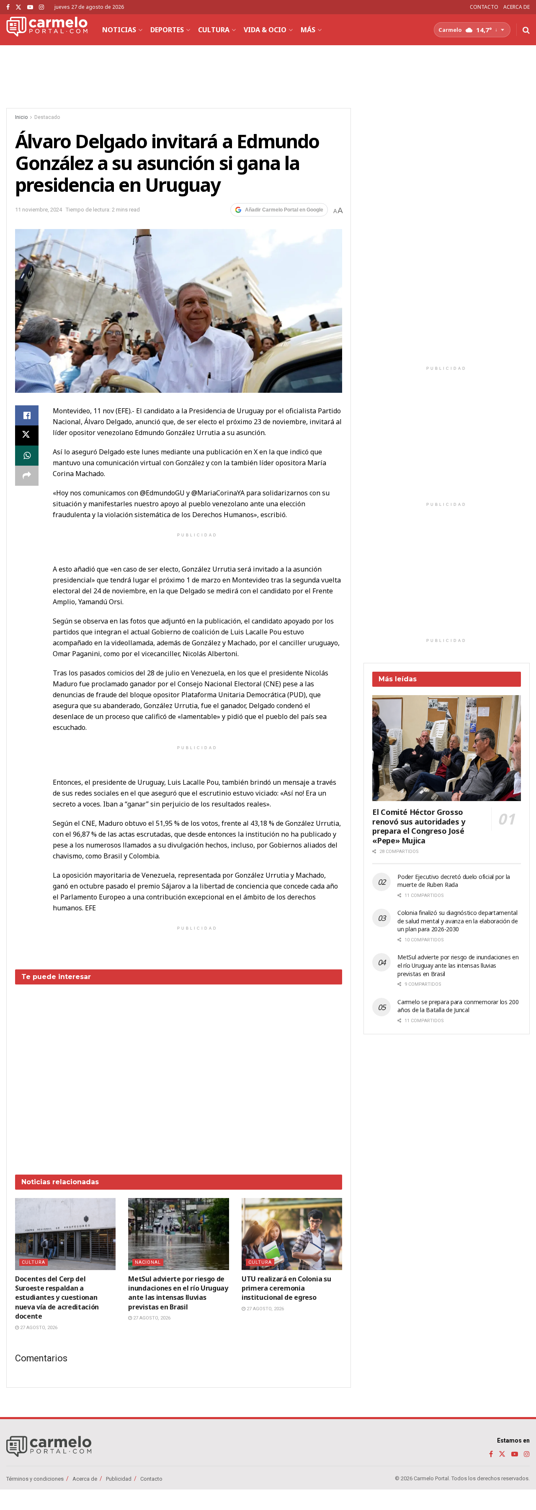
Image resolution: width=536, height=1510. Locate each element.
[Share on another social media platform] (27, 476)
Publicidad (118, 1478)
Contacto (151, 1478)
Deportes (167, 29)
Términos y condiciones (35, 1478)
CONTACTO (484, 6)
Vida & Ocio (265, 29)
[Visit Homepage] (47, 30)
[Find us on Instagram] (41, 7)
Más (308, 29)
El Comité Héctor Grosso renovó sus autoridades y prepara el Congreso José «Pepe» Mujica (418, 826)
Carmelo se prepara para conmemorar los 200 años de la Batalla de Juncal (457, 1006)
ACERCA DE (516, 6)
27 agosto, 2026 (38, 1327)
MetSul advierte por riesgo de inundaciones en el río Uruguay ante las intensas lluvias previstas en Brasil (178, 1293)
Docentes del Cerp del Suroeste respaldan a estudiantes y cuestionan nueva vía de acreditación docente (57, 1297)
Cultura (213, 29)
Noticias (119, 29)
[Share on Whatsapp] (27, 456)
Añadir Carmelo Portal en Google (284, 210)
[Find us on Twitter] (18, 7)
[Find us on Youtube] (30, 7)
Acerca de (84, 1478)
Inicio (21, 117)
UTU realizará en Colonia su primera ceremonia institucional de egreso (286, 1288)
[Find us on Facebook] (8, 7)
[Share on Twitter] (27, 435)
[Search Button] (526, 29)
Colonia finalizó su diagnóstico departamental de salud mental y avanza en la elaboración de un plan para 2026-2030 (457, 921)
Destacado (47, 117)
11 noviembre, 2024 (38, 209)
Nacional (148, 1262)
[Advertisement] (179, 1073)
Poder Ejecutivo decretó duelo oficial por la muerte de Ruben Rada (453, 881)
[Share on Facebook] (27, 415)
